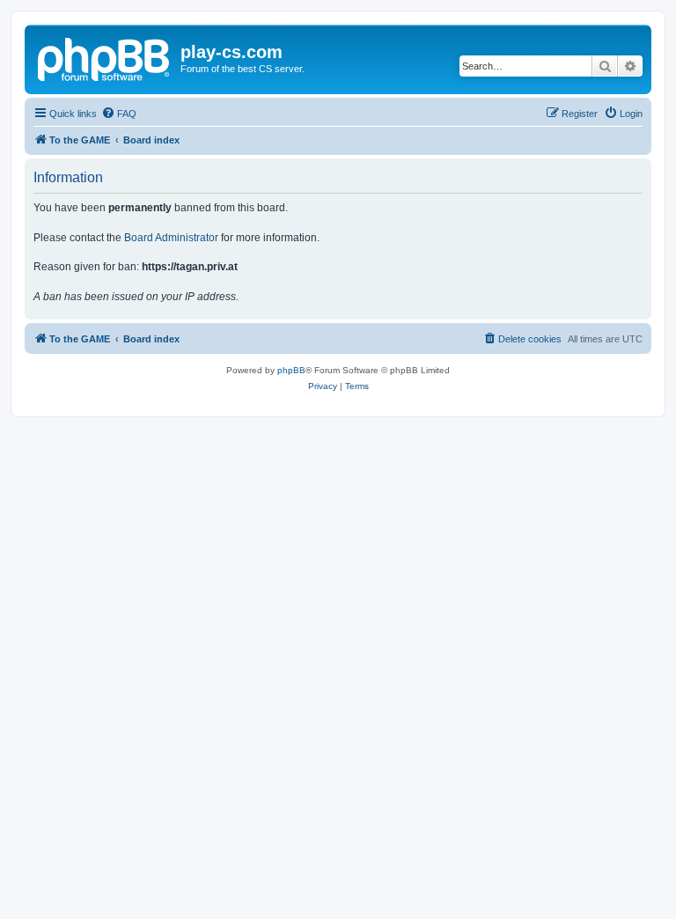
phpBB (291, 370)
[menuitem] (118, 113)
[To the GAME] (104, 57)
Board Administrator (171, 238)
